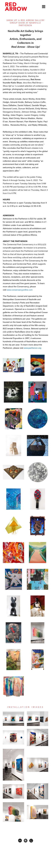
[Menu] (43, 6)
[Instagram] (26, 840)
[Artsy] (31, 840)
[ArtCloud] (20, 840)
